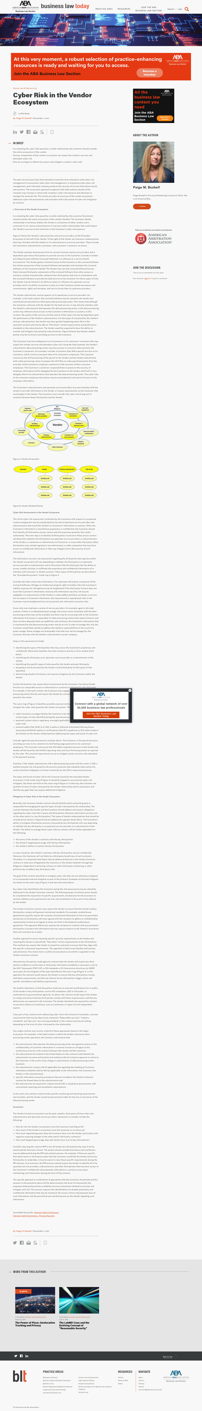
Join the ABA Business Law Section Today (101, 715)
